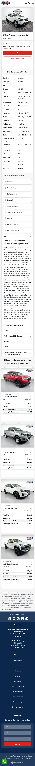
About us (17, 676)
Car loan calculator (17, 691)
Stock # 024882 (7, 394)
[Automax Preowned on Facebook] (9, 618)
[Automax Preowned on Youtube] (13, 618)
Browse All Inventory (17, 53)
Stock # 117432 (7, 506)
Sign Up (17, 744)
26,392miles (28, 455)
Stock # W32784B (7, 450)
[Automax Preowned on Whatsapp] (26, 618)
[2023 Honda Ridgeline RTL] (17, 379)
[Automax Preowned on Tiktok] (22, 618)
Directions (17, 681)
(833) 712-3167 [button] (19, 636)
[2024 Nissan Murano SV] (17, 491)
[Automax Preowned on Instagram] (17, 618)
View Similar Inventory (17, 58)
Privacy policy (17, 702)
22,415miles (28, 567)
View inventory (17, 660)
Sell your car (17, 671)
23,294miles (28, 511)
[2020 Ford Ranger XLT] (17, 435)
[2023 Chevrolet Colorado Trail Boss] (17, 547)
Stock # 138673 (7, 561)
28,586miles (28, 399)
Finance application (17, 686)
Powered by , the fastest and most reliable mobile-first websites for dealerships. (17, 757)
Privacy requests (17, 707)
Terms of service (17, 697)
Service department (17, 666)
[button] (26, 3)
